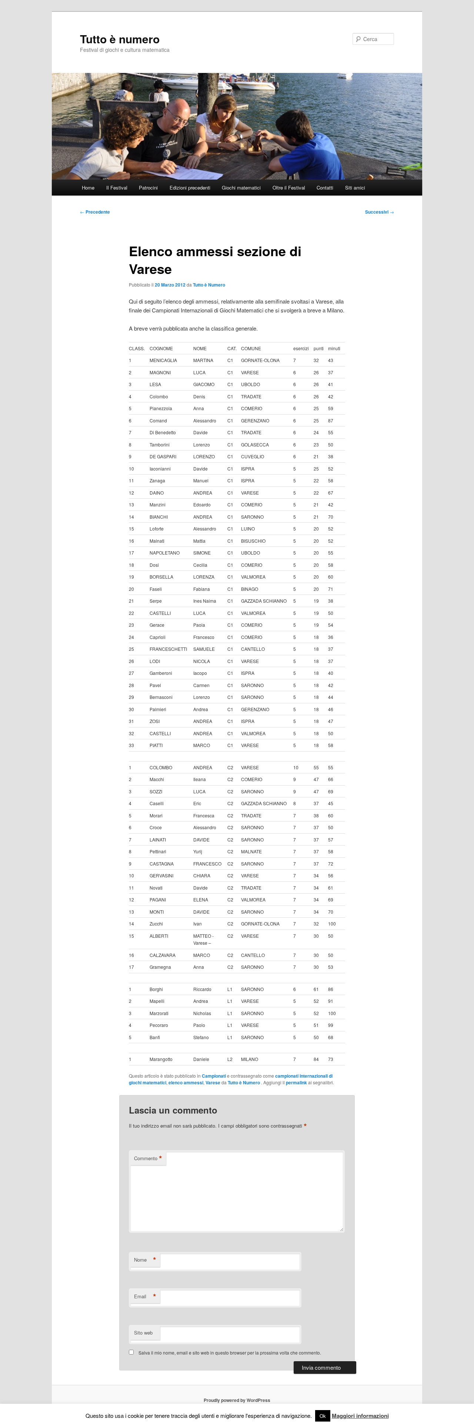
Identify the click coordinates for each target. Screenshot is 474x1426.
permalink (296, 1082)
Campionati (214, 1075)
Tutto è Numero (209, 284)
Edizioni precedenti (190, 187)
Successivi (379, 211)
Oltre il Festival (289, 187)
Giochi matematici (241, 187)
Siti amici (355, 187)
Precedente (95, 211)
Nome (145, 1260)
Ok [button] (323, 1415)
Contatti (325, 187)
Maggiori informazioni (360, 1416)
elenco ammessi (185, 1082)
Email (145, 1296)
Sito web (143, 1332)
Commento (148, 1158)
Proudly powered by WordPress (237, 1400)
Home (88, 187)
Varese (213, 1082)
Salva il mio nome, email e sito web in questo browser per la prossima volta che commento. (229, 1352)
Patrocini (148, 187)
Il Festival (116, 187)
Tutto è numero (120, 39)
